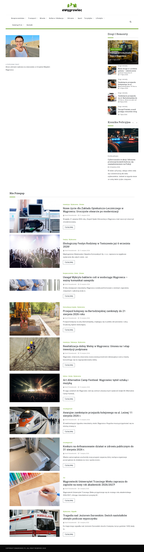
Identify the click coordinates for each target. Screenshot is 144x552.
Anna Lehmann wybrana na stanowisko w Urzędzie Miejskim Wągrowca (28, 68)
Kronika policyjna (113, 156)
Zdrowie (70, 18)
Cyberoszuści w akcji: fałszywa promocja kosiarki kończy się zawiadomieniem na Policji (121, 161)
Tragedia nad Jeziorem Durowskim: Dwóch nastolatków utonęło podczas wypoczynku (95, 517)
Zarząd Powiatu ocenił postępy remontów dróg (127, 110)
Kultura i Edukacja (56, 18)
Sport (80, 18)
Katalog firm (17, 25)
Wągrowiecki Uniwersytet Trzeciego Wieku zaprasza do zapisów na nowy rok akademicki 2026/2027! (95, 483)
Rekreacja (74, 342)
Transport (32, 18)
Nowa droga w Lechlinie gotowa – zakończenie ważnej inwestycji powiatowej (127, 72)
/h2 (64, 478)
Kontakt (30, 25)
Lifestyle (99, 18)
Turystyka (88, 18)
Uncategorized (67, 409)
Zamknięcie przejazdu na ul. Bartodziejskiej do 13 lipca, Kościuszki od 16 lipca (127, 99)
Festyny (65, 239)
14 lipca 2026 (124, 88)
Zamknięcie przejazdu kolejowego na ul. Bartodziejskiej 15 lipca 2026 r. (127, 85)
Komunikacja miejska (69, 307)
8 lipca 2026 (123, 102)
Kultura (65, 376)
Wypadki (73, 511)
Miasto (42, 18)
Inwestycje (66, 204)
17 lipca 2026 (124, 74)
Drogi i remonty (116, 49)
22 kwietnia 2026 (114, 167)
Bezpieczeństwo (17, 18)
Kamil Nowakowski (70, 215)
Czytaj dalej (69, 227)
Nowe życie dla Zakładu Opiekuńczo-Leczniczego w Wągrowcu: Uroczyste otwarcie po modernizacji (93, 210)
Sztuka (70, 376)
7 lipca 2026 (123, 114)
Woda (76, 273)
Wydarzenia (74, 204)
